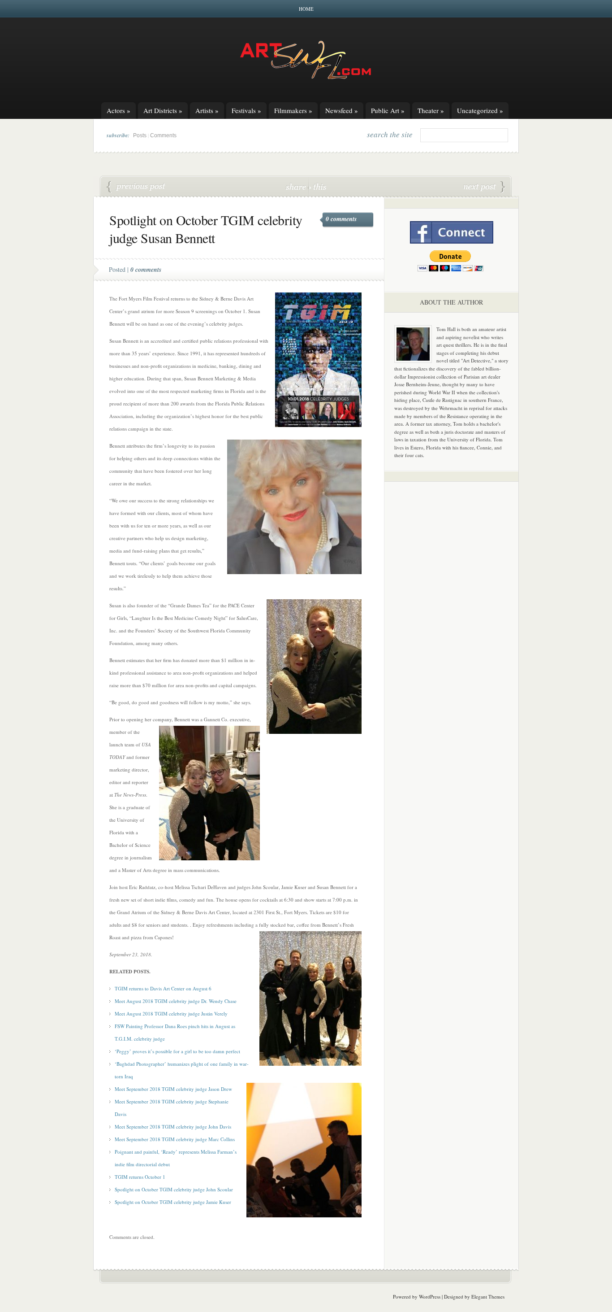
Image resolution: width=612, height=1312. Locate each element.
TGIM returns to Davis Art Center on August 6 (163, 988)
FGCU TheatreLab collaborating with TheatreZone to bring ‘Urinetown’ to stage (484, 187)
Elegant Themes (487, 1296)
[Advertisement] (451, 628)
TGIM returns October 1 (140, 1176)
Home (306, 8)
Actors (118, 110)
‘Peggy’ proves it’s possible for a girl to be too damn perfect (177, 1051)
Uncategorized (480, 110)
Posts (140, 135)
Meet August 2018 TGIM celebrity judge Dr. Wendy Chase (176, 1001)
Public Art (388, 110)
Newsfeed (341, 110)
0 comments (341, 218)
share (296, 186)
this (317, 186)
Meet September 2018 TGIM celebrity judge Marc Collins (175, 1139)
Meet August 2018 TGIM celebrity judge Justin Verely (171, 1013)
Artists (207, 110)
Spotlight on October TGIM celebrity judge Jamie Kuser (136, 187)
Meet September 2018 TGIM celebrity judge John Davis (173, 1126)
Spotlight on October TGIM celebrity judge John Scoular (174, 1189)
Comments (163, 135)
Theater (431, 110)
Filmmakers (293, 110)
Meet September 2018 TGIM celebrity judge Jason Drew (173, 1088)
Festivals (246, 110)
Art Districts (162, 110)
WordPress (429, 1296)
